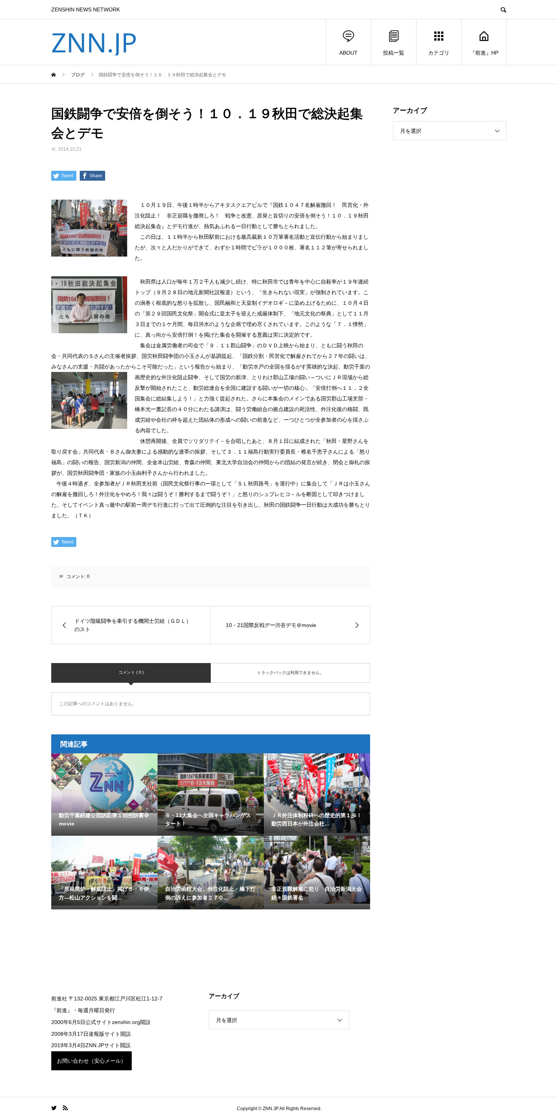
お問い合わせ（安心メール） (91, 1061)
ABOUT (348, 53)
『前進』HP (484, 53)
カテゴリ (438, 53)
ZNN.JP (94, 42)
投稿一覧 (393, 53)
